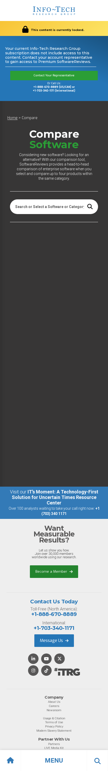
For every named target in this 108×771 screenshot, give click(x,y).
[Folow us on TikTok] (46, 671)
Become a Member (51, 571)
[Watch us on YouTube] (46, 659)
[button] (54, 760)
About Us (54, 702)
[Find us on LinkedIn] (33, 659)
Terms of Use (54, 722)
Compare (29, 117)
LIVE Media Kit (54, 748)
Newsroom (54, 710)
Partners (54, 744)
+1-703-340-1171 (54, 628)
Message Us (52, 640)
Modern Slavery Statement (54, 730)
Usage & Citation (54, 718)
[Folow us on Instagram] (33, 671)
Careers (54, 706)
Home (12, 117)
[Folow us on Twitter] (59, 659)
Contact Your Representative (54, 75)
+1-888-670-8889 (54, 614)
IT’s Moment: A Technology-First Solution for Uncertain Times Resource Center (55, 497)
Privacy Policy (54, 726)
